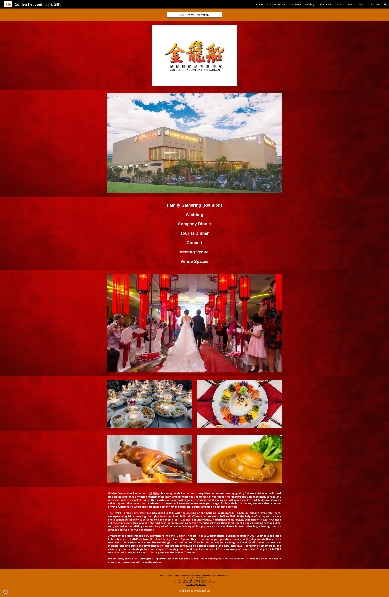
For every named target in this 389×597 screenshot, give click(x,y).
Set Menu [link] (296, 4)
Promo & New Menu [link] (277, 4)
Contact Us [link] (374, 4)
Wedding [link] (309, 4)
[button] (385, 4)
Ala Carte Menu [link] (325, 4)
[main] (194, 233)
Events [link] (350, 4)
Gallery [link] (361, 4)
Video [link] (340, 4)
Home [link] (259, 4)
